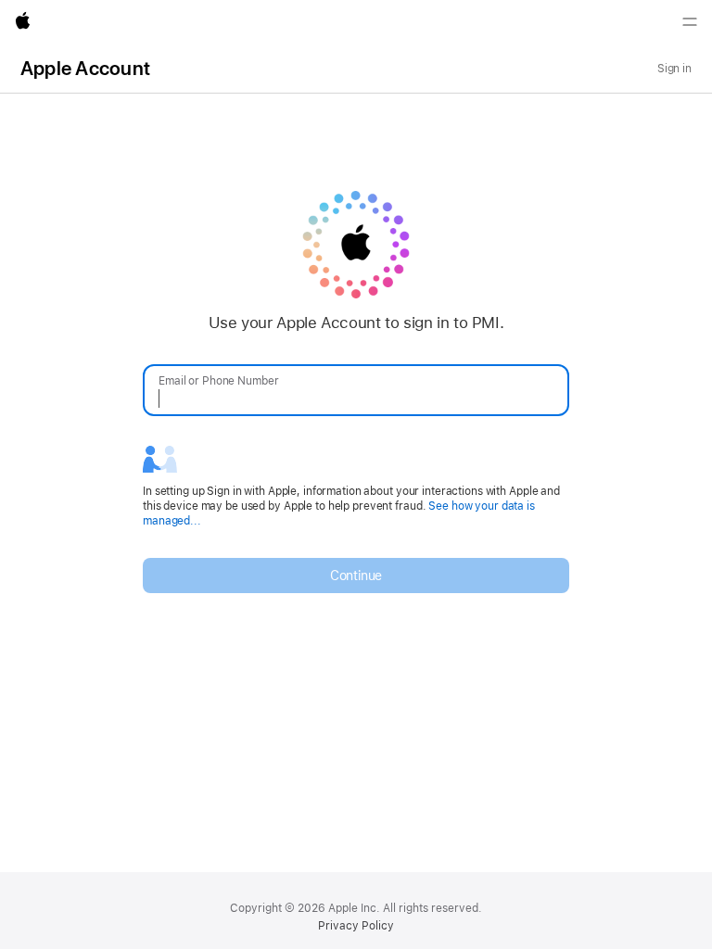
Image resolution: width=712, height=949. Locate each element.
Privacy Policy (356, 925)
